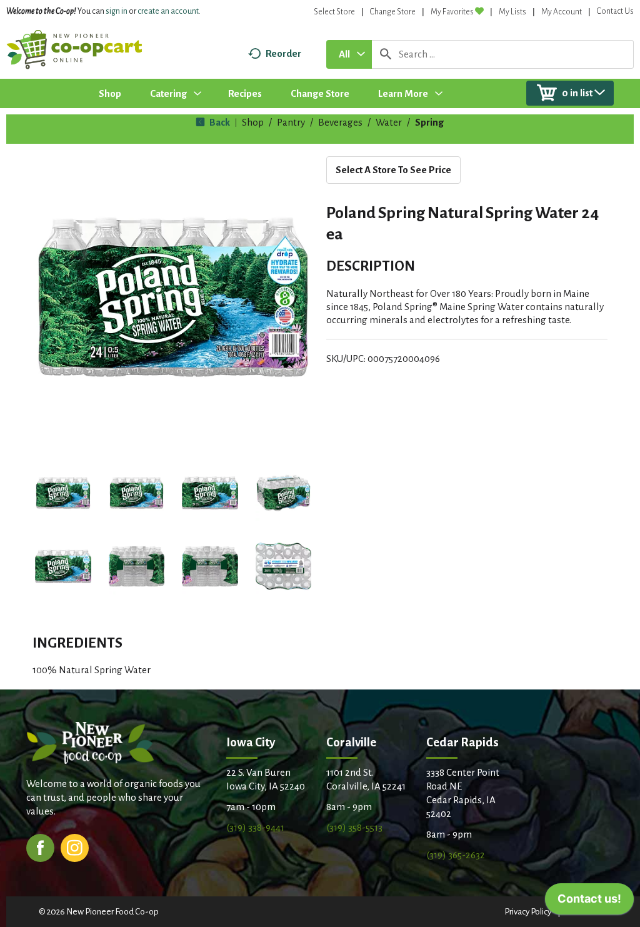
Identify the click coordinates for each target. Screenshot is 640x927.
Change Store (393, 12)
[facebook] (40, 846)
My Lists (512, 12)
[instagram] (75, 846)
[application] (589, 902)
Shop (253, 122)
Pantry (291, 122)
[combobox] (349, 54)
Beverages (340, 122)
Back (219, 122)
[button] (63, 493)
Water (389, 122)
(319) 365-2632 (455, 854)
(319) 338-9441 (255, 827)
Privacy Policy (527, 911)
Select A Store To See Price (393, 169)
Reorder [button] (283, 53)
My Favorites (452, 12)
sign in (117, 11)
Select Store (334, 12)
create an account (168, 11)
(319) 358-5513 (354, 827)
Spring (429, 122)
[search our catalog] (385, 54)
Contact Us (615, 11)
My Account (561, 12)
